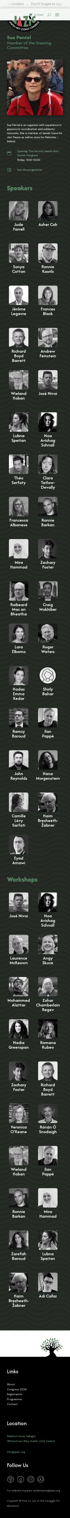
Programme (14, 1399)
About (11, 1384)
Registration (14, 1394)
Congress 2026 (17, 1389)
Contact (12, 1404)
